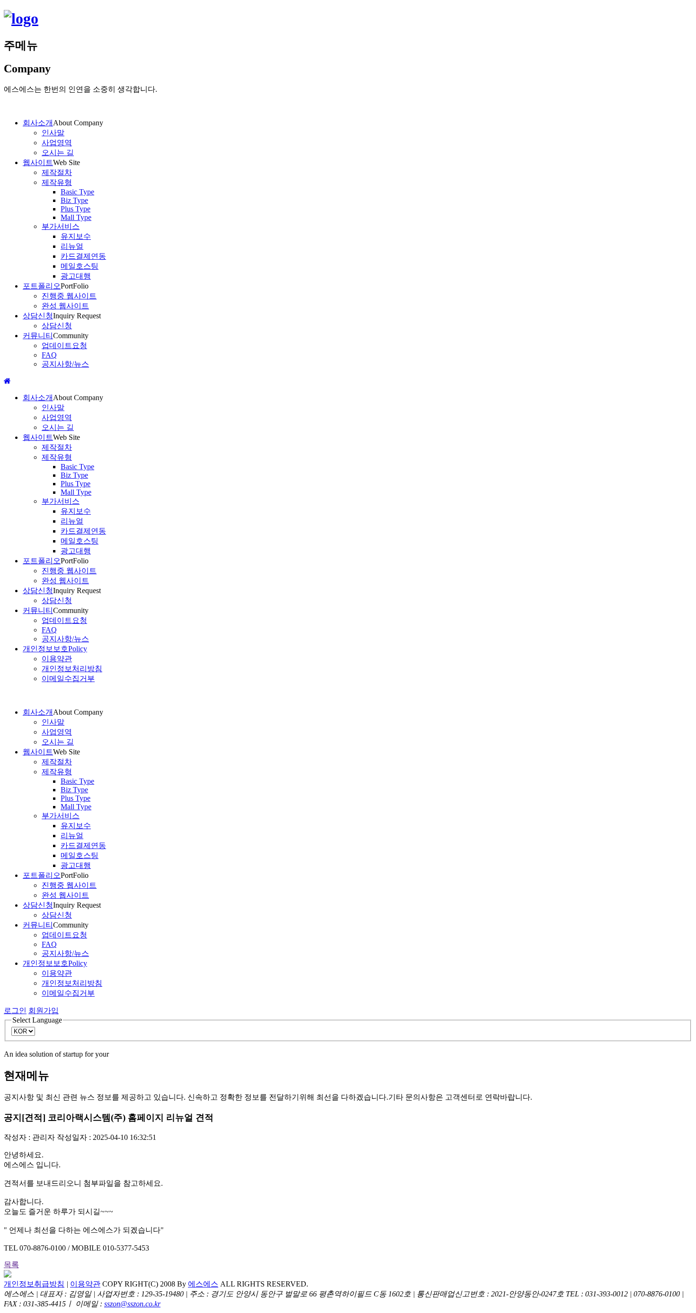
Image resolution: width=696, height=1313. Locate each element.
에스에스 (203, 1284)
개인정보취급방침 (34, 1284)
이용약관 (85, 1284)
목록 (11, 1264)
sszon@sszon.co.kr (132, 1304)
